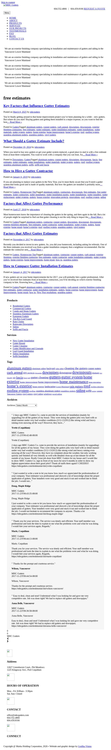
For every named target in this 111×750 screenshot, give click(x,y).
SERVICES (14, 25)
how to (59, 260)
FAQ (11, 33)
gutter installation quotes (58, 194)
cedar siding (60, 369)
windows (48, 394)
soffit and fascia (42, 165)
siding (103, 197)
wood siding (57, 394)
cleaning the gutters (75, 368)
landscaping (50, 386)
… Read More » (14, 122)
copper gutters (49, 127)
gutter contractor (49, 224)
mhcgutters (35, 112)
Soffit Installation (20, 356)
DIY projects (29, 373)
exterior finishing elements (15, 224)
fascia (95, 159)
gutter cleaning (40, 377)
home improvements (33, 260)
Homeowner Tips (28, 192)
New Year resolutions (46, 292)
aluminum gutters (34, 127)
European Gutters (21, 316)
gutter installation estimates (63, 129)
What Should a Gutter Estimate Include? (33, 141)
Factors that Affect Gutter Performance (33, 203)
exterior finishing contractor (25, 257)
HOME (12, 18)
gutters (29, 132)
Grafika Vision (84, 746)
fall (14, 378)
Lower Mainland (62, 387)
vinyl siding (38, 394)
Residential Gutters (21, 306)
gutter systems (22, 197)
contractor (47, 222)
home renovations (95, 382)
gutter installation (37, 194)
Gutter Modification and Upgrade (28, 348)
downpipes (74, 127)
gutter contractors (21, 194)
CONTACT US (16, 39)
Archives (11, 405)
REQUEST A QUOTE (94, 9)
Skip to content (8, 2)
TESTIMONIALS (17, 31)
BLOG (12, 36)
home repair (16, 227)
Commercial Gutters (22, 308)
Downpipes (17, 159)
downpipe (38, 373)
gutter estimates (43, 129)
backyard (51, 368)
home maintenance (74, 382)
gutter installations (85, 129)
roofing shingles (97, 387)
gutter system (19, 132)
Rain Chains (18, 321)
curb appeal (62, 127)
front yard (27, 378)
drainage (95, 373)
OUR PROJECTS (17, 28)
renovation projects (59, 197)
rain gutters (76, 386)
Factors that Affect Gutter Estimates (30, 233)
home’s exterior (72, 132)
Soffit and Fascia (20, 329)
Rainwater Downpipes (23, 324)
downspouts (85, 127)
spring (94, 391)
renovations (74, 197)
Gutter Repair (19, 343)
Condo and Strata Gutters (24, 311)
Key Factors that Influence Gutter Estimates (36, 106)
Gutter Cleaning (20, 346)
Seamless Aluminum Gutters (26, 313)
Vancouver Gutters (14, 394)
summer (99, 391)
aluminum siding (39, 368)
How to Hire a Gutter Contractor (28, 171)
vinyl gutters (50, 135)
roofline (32, 391)
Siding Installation (21, 353)
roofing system (92, 132)
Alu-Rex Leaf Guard (22, 319)
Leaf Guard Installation (23, 351)
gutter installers (94, 194)
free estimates (29, 129)
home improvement (55, 132)
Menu (7, 13)
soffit (31, 165)
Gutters (15, 127)
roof (82, 132)
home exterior (39, 132)
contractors (65, 192)
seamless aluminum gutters (15, 135)
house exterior (43, 197)
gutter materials (53, 162)
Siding (16, 327)
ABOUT (13, 20)
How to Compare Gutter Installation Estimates (38, 266)
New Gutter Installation (23, 340)
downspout (84, 222)
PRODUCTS (15, 23)
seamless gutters (36, 135)
